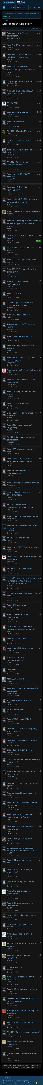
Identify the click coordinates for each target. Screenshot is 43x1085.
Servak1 (9, 672)
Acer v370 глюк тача (16, 605)
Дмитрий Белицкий (13, 38)
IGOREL (9, 991)
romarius (10, 752)
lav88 (8, 862)
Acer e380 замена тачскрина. (21, 449)
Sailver (9, 124)
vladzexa (10, 213)
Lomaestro (10, 115)
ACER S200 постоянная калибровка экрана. (18, 163)
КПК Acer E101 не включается (21, 1022)
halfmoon (10, 396)
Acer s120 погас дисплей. (19, 403)
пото (8, 274)
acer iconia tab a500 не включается (17, 615)
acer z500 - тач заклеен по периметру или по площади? (21, 628)
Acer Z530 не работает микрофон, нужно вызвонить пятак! (21, 69)
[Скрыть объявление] (39, 13)
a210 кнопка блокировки (19, 700)
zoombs (9, 884)
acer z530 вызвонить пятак (20, 336)
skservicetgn (11, 262)
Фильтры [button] (35, 29)
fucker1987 (10, 619)
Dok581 (9, 430)
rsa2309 (9, 317)
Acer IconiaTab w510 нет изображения (18, 188)
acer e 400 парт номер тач (19, 924)
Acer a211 (11, 669)
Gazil (8, 339)
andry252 (10, 733)
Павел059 (10, 155)
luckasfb (9, 96)
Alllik (8, 631)
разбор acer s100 (15, 967)
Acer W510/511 (14, 293)
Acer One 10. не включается (20, 45)
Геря (8, 819)
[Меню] (4, 7)
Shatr (8, 896)
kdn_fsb (9, 105)
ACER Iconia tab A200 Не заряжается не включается (20, 505)
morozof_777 (11, 179)
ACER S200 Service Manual (19, 131)
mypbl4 (9, 571)
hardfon (9, 463)
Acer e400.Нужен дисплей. (19, 933)
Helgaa (9, 497)
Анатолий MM (12, 693)
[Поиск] (39, 7)
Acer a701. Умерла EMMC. (19, 719)
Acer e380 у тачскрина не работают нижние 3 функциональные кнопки (24, 223)
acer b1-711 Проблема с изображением (18, 282)
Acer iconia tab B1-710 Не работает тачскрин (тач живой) (23, 200)
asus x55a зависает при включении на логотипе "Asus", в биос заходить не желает (24, 581)
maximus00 (10, 807)
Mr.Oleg (9, 406)
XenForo (7, 1077)
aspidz (9, 372)
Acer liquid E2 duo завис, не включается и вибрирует (19, 815)
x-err (8, 296)
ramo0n (9, 540)
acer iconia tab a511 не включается (23, 211)
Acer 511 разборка (15, 121)
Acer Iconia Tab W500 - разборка (22, 740)
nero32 (9, 681)
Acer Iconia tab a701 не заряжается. (18, 34)
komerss (9, 917)
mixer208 (10, 253)
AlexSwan (10, 721)
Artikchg (9, 1034)
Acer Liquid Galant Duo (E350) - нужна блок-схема (21, 92)
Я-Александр (11, 485)
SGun (8, 74)
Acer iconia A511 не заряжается (22, 793)
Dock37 (9, 841)
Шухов (9, 598)
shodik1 (9, 586)
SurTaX (9, 1025)
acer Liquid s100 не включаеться (22, 915)
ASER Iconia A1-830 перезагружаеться (16, 658)
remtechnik (10, 509)
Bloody (9, 982)
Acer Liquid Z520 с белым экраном (23, 547)
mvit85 (9, 133)
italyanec (10, 712)
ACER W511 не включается (19, 568)
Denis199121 (11, 650)
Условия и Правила (22, 1081)
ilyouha (9, 764)
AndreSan (10, 795)
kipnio (9, 204)
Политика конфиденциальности (14, 1083)
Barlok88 (10, 476)
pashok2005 (11, 308)
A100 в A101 (12, 103)
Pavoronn (10, 286)
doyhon (9, 948)
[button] (30, 7)
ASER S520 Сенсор (15, 678)
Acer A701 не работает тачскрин (22, 783)
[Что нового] (34, 7)
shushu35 (10, 329)
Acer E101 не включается (19, 860)
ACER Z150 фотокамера (18, 537)
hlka (8, 1058)
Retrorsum (10, 531)
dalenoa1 (10, 1015)
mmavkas (10, 1046)
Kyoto (9, 192)
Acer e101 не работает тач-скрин (22, 989)
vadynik (9, 59)
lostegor (9, 960)
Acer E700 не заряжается (19, 314)
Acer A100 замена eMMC (18, 112)
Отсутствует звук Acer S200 (19, 81)
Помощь (31, 1083)
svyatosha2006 (12, 786)
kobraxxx (10, 47)
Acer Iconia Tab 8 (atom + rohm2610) (24, 370)
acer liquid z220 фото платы (20, 648)
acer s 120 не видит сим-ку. (20, 749)
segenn (9, 167)
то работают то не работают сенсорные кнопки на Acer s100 (22, 849)
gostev (9, 831)
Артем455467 (11, 384)
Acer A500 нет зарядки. (18, 638)
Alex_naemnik (11, 519)
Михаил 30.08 (11, 549)
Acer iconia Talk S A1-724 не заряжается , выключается (19, 460)
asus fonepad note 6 (16, 709)
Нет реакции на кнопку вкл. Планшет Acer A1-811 (20, 304)
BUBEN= (9, 607)
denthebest (10, 776)
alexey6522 (10, 240)
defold (9, 874)
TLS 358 (9, 936)
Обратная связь (8, 1081)
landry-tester (11, 363)
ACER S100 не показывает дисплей (23, 1032)
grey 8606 (10, 853)
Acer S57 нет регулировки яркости (23, 482)
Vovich (9, 228)
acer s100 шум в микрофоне (20, 838)
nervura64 (10, 442)
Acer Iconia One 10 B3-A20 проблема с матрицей (19, 56)
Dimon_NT (10, 703)
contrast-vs (10, 418)
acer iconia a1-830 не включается (22, 516)
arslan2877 (10, 970)
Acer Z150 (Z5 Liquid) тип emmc (21, 259)
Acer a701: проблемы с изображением (18, 472)
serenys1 (10, 641)
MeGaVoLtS (10, 1003)
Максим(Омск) (12, 84)
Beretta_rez (10, 562)
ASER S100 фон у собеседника (21, 881)
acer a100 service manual (19, 140)
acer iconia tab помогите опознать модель (18, 493)
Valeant (9, 743)
